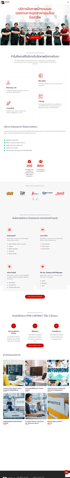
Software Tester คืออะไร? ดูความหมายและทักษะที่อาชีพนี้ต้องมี (12, 389)
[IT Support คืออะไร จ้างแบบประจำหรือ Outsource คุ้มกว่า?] (36, 406)
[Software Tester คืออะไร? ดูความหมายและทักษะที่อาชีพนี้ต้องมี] (14, 373)
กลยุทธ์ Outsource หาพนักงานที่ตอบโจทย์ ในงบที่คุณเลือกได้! (56, 389)
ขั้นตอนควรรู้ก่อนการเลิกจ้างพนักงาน (54, 422)
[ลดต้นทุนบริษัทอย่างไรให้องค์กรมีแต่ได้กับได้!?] (14, 406)
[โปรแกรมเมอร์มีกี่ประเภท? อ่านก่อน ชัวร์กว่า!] (36, 373)
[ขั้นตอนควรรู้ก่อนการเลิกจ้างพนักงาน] (58, 406)
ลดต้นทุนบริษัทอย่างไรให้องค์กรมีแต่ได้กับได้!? (12, 422)
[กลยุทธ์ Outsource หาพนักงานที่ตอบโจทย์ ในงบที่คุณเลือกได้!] (58, 373)
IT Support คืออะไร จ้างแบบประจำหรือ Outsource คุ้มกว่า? (34, 422)
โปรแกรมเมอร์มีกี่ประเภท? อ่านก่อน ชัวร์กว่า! (34, 389)
